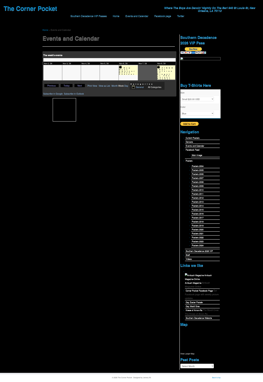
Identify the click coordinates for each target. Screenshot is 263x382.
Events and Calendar (136, 16)
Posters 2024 (197, 245)
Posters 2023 (197, 241)
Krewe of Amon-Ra (194, 310)
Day (126, 85)
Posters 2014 (197, 205)
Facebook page (162, 16)
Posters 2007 (197, 177)
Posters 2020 (197, 229)
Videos (189, 258)
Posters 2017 (197, 217)
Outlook (74, 93)
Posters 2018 (197, 221)
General (140, 87)
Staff (188, 254)
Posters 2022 (197, 237)
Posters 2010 (197, 189)
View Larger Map (187, 353)
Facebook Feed (192, 149)
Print (92, 85)
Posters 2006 (197, 173)
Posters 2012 (197, 197)
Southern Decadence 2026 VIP (199, 250)
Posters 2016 (197, 213)
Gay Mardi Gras (193, 306)
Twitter (180, 16)
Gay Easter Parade (194, 302)
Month (115, 85)
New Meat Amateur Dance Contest (127, 71)
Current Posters (193, 137)
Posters (189, 160)
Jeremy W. (147, 377)
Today (67, 85)
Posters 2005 (197, 170)
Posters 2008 (197, 181)
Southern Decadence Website (199, 317)
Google (53, 93)
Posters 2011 (197, 193)
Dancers (189, 141)
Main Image (197, 155)
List (104, 85)
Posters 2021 (197, 233)
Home (116, 16)
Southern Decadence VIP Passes (88, 16)
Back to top (216, 377)
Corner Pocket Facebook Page (199, 290)
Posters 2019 (197, 225)
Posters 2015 (197, 209)
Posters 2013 (197, 201)
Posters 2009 (197, 185)
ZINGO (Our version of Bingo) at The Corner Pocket (165, 73)
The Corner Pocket (30, 8)
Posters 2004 (197, 166)
